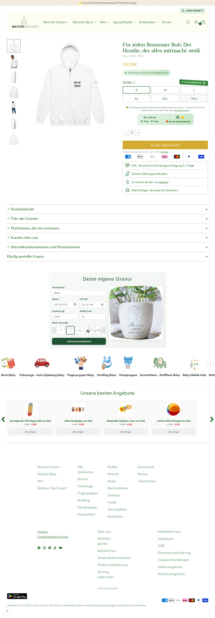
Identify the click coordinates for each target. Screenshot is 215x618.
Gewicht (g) (58, 311)
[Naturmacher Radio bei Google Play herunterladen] (17, 596)
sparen (163, 182)
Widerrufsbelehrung (112, 565)
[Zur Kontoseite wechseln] (194, 22)
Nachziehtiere (118, 488)
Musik (112, 481)
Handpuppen (87, 507)
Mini (40, 481)
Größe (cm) (86, 311)
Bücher (82, 479)
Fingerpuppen (87, 493)
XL (136, 98)
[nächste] (158, 3)
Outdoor (114, 495)
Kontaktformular (181, 110)
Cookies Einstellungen (173, 560)
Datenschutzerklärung (174, 553)
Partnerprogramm (171, 574)
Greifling (83, 500)
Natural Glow (47, 474)
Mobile (112, 467)
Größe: (129, 82)
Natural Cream (48, 467)
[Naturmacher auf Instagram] (45, 548)
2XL (165, 98)
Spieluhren (115, 516)
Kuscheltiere (86, 514)
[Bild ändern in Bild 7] (13, 139)
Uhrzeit (84, 299)
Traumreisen (147, 481)
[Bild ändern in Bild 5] (13, 108)
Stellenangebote (170, 567)
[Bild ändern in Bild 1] (13, 46)
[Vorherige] (57, 3)
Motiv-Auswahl (60, 322)
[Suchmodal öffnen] (187, 22)
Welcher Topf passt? (52, 488)
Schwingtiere (117, 509)
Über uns (104, 531)
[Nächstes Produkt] (212, 419)
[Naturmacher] (24, 22)
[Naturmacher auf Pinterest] (50, 548)
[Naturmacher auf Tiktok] (55, 548)
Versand (164, 151)
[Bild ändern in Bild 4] (13, 92)
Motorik (113, 474)
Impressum (166, 538)
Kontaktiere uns (169, 531)
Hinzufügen (30, 431)
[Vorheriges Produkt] (3, 419)
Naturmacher (40, 605)
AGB (161, 545)
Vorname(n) (58, 287)
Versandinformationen (114, 558)
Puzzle (112, 502)
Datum (55, 299)
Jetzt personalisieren (79, 341)
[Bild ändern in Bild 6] (13, 123)
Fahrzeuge (85, 486)
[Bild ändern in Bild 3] (13, 77)
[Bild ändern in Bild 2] (13, 61)
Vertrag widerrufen (107, 588)
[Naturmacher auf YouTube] (61, 548)
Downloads (146, 467)
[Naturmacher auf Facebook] (39, 548)
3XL (194, 98)
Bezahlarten (106, 551)
